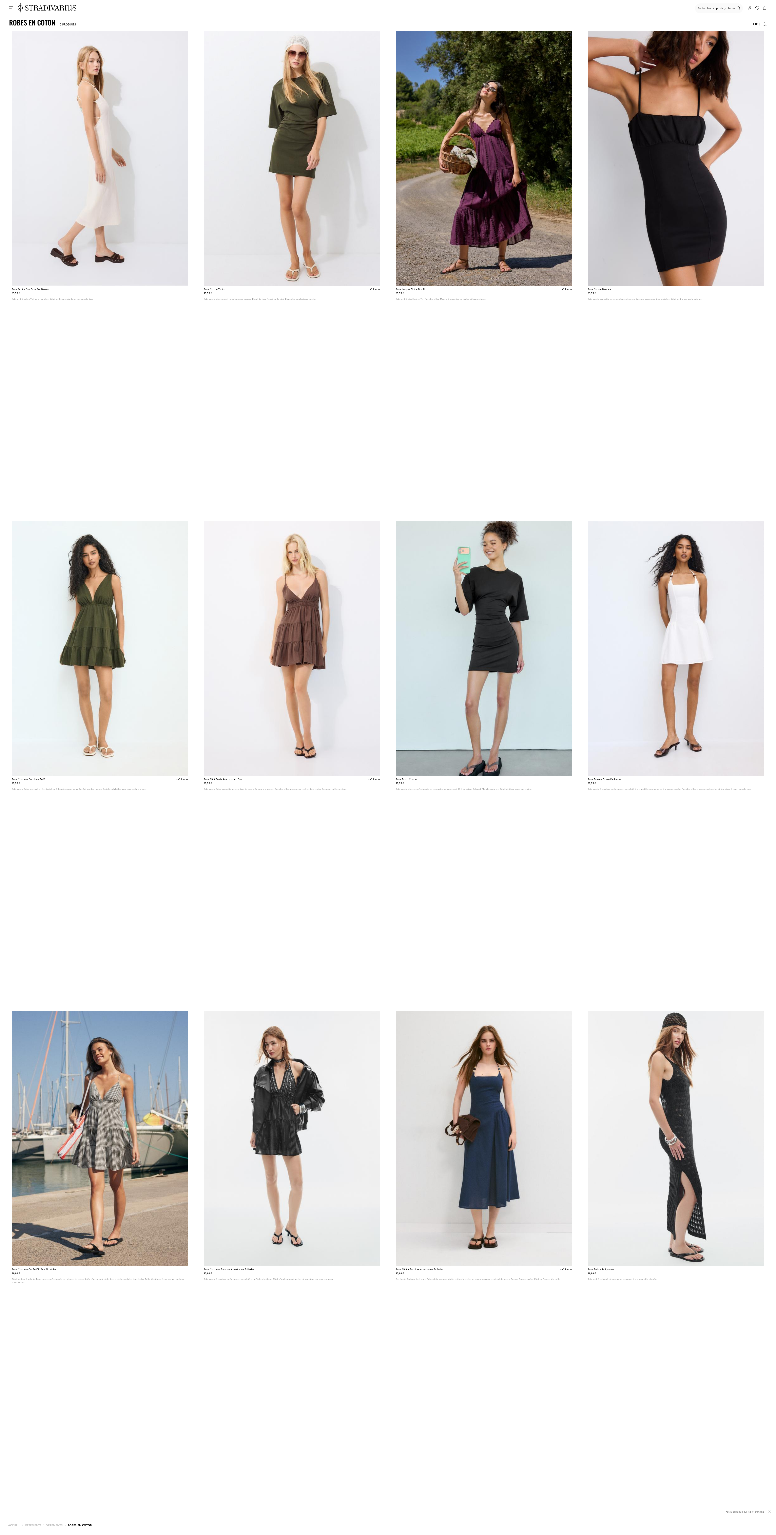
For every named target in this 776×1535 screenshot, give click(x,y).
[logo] (47, 8)
